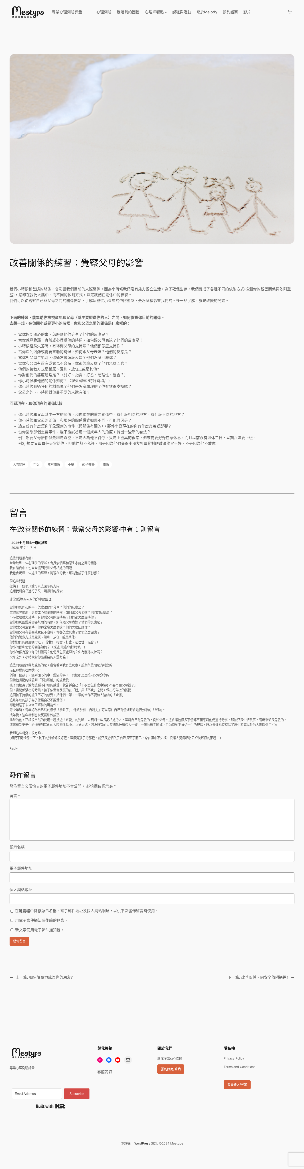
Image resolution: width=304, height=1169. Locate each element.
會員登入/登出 (237, 1084)
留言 (15, 796)
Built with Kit (50, 1106)
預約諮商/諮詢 (171, 1069)
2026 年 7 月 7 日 (23, 547)
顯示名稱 (17, 847)
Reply (14, 748)
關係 (106, 464)
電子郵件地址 (21, 868)
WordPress (142, 1143)
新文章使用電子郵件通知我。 (39, 930)
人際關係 (19, 464)
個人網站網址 (21, 889)
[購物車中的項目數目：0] (289, 12)
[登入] (269, 12)
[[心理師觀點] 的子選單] (166, 12)
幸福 (71, 464)
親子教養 (88, 464)
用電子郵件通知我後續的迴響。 (41, 920)
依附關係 (53, 464)
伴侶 (36, 464)
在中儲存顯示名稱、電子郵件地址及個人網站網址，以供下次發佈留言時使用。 (87, 911)
